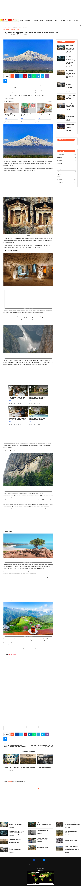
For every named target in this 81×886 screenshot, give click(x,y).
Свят (56, 20)
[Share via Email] (5, 81)
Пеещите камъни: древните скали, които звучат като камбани (70, 117)
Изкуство (62, 20)
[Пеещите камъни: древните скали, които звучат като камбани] (61, 116)
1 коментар (67, 834)
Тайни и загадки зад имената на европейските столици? (44, 846)
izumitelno (7, 34)
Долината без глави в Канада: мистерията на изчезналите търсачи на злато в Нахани (71, 86)
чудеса (5, 729)
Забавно (69, 20)
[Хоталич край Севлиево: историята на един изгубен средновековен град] (28, 759)
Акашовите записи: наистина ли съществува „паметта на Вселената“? (70, 127)
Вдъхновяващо (67, 154)
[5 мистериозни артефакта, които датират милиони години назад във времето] (59, 824)
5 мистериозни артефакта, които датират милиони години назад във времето (73, 824)
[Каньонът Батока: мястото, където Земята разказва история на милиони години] (61, 105)
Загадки (42, 20)
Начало (21, 20)
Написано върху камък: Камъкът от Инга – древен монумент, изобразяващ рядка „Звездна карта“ (72, 848)
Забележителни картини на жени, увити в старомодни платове (45, 823)
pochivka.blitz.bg (12, 654)
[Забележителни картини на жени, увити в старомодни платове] (32, 824)
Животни (67, 157)
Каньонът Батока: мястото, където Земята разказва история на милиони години (71, 106)
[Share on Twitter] (21, 76)
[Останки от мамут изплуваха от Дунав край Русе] (61, 97)
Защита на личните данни (34, 864)
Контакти (76, 20)
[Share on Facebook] (17, 76)
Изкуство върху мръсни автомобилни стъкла (42, 839)
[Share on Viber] (47, 76)
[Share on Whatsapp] (34, 76)
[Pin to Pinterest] (25, 76)
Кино (67, 171)
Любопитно (28, 20)
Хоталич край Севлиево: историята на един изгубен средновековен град (70, 74)
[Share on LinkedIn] (30, 76)
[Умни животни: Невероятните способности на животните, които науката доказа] (11, 759)
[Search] (80, 25)
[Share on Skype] (42, 76)
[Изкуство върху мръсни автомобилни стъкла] (32, 840)
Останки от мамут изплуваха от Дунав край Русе (71, 97)
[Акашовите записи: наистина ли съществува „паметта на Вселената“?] (61, 126)
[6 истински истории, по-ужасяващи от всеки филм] (32, 832)
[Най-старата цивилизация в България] (59, 833)
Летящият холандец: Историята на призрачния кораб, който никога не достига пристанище (70, 61)
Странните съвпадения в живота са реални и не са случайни (72, 839)
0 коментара (11, 827)
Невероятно (49, 20)
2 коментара (67, 827)
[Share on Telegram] (38, 76)
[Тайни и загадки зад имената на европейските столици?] (32, 847)
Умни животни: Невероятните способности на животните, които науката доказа (70, 48)
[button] (5, 763)
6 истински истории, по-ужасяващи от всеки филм (43, 831)
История (36, 20)
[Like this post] (12, 76)
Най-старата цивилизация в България (71, 832)
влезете (10, 781)
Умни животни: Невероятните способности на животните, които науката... (11, 767)
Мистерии (67, 179)
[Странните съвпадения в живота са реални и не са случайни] (59, 840)
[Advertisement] (38, 9)
